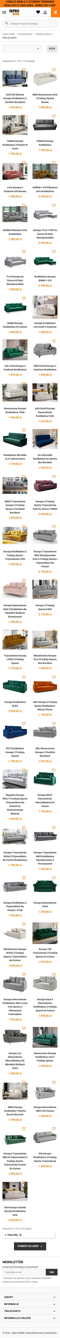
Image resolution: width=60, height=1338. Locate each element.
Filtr (52, 48)
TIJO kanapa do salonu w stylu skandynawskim (15, 280)
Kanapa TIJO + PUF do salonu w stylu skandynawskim (45, 234)
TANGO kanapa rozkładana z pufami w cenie (15, 145)
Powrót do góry (31, 1246)
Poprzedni (10, 1235)
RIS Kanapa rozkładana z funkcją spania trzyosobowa (45, 1157)
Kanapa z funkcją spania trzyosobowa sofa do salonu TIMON (45, 505)
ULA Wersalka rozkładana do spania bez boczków (45, 459)
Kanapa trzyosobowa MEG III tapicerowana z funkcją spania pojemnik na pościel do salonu (15, 1161)
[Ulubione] (38, 12)
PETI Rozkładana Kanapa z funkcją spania (15, 752)
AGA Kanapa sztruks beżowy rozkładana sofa (15, 1211)
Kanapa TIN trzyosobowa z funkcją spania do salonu (45, 953)
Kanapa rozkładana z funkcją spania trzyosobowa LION (15, 555)
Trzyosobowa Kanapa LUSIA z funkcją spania (15, 659)
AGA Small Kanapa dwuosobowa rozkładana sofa (45, 412)
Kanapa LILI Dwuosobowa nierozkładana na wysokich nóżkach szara (15, 1061)
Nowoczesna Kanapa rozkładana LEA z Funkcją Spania (45, 1057)
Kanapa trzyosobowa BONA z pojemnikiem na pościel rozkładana (15, 856)
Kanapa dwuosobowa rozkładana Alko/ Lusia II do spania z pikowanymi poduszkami (15, 1007)
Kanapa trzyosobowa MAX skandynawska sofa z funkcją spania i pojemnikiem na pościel (45, 559)
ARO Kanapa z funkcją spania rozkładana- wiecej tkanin (45, 706)
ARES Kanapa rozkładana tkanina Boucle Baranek (15, 1111)
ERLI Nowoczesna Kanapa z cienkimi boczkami (45, 752)
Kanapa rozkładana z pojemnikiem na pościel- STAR (15, 906)
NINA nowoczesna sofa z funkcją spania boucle (45, 98)
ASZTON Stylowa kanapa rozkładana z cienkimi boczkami (15, 98)
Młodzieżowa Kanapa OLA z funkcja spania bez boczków (45, 659)
